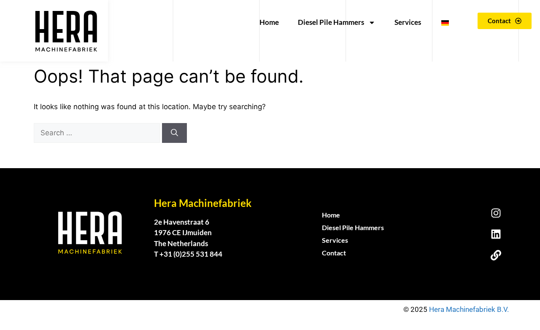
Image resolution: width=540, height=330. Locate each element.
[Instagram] (495, 212)
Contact (334, 253)
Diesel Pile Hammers (331, 22)
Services (407, 22)
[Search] (174, 133)
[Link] (495, 255)
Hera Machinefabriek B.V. (469, 309)
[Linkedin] (495, 233)
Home (269, 22)
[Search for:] (98, 133)
